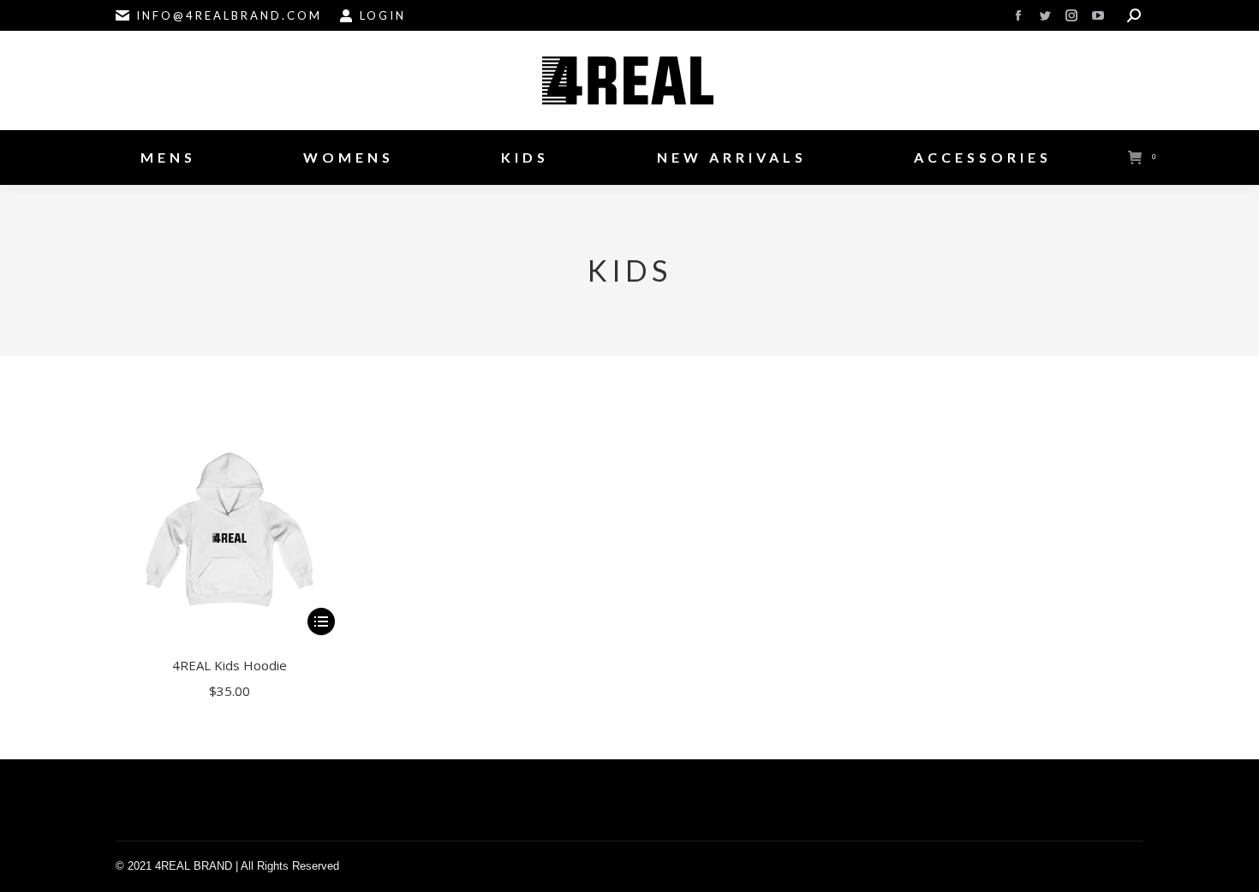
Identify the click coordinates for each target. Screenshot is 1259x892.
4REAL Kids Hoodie (229, 665)
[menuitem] (167, 157)
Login (383, 15)
